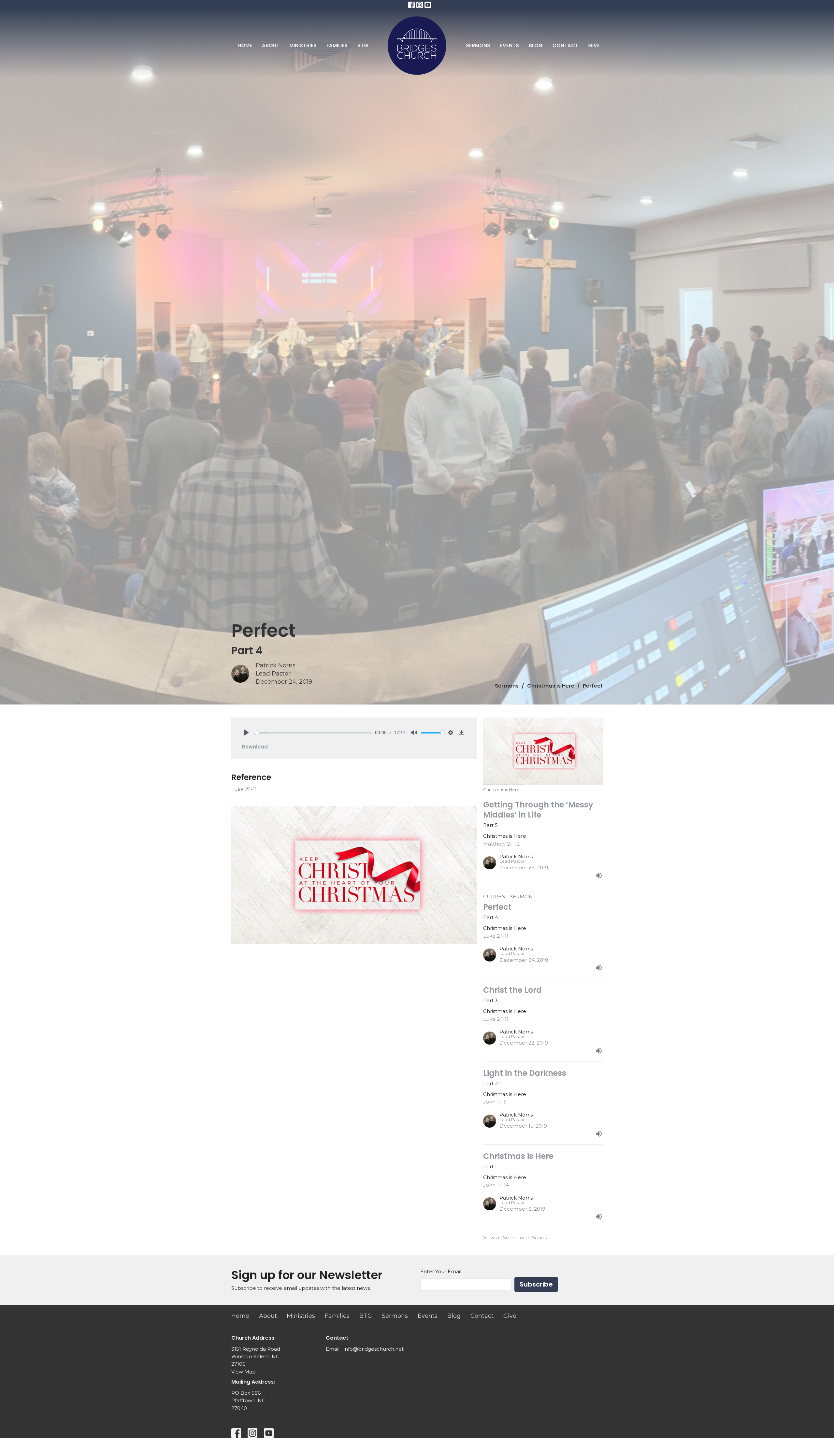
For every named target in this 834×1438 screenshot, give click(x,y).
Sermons (478, 45)
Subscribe (536, 1284)
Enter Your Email (440, 1271)
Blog (536, 45)
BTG (362, 45)
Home (244, 45)
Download (255, 746)
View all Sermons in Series (515, 1237)
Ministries (303, 45)
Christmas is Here (550, 686)
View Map (243, 1372)
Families (337, 45)
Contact (565, 45)
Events (509, 45)
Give (594, 45)
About (271, 45)
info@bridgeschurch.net (374, 1349)
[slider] (313, 733)
